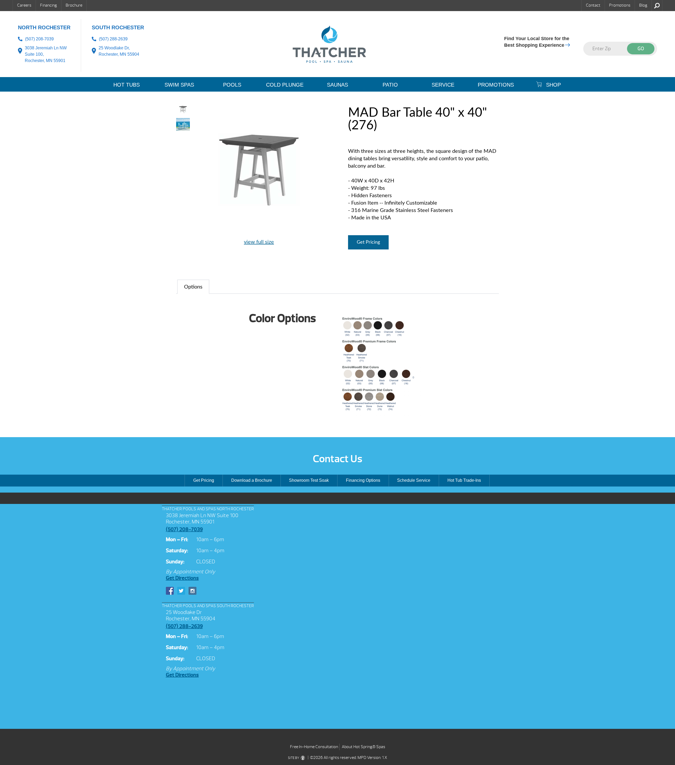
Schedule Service (413, 480)
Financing (48, 5)
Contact (593, 5)
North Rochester (44, 27)
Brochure (74, 5)
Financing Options (363, 480)
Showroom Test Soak (309, 480)
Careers (24, 5)
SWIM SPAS (179, 85)
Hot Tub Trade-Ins (464, 480)
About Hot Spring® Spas (363, 746)
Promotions (619, 5)
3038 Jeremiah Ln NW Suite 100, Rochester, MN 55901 (46, 54)
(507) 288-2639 (113, 39)
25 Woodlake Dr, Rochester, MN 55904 (119, 51)
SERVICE (443, 85)
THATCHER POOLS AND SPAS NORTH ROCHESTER (208, 509)
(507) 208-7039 (39, 39)
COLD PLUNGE (284, 85)
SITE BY (294, 758)
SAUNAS (337, 85)
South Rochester (118, 27)
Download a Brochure (251, 480)
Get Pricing (368, 242)
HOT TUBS (126, 85)
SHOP (552, 85)
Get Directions (182, 578)
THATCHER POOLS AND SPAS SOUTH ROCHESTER (208, 605)
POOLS (232, 85)
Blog (643, 5)
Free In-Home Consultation (314, 746)
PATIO (390, 85)
